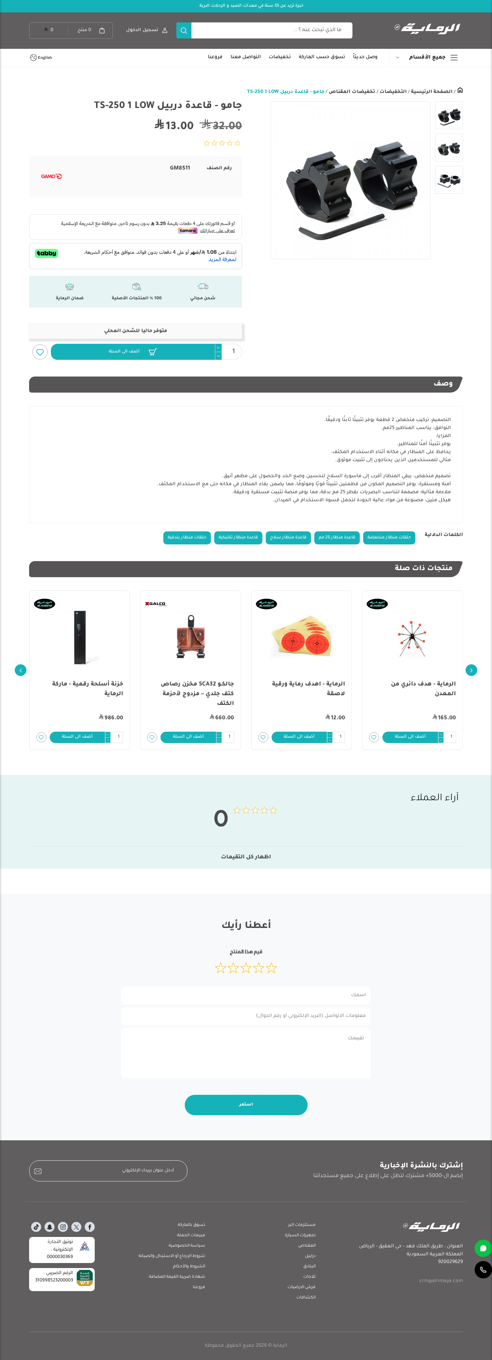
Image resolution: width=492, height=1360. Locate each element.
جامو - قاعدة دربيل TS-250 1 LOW (285, 92)
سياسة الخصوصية (187, 1246)
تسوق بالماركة (191, 1225)
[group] (350, 180)
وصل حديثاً (365, 57)
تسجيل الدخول (142, 30)
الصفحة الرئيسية (431, 92)
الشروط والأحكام (189, 1266)
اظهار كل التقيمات (246, 857)
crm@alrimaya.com (441, 1281)
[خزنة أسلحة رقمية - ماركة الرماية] (190, 637)
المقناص (307, 1246)
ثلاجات (309, 1277)
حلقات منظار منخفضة (389, 537)
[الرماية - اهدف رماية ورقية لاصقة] (412, 637)
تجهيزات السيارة (300, 1235)
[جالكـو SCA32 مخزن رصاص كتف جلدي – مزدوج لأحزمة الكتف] (301, 637)
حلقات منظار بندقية (187, 537)
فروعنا (215, 57)
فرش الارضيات (302, 1287)
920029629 (450, 1262)
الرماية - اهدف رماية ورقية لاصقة (419, 690)
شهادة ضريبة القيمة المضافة (177, 1277)
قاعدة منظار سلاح (288, 537)
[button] (133, 352)
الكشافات (306, 1297)
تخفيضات (280, 57)
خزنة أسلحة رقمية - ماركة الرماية (198, 690)
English (45, 57)
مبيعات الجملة (191, 1235)
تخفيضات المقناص (351, 92)
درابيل (310, 1256)
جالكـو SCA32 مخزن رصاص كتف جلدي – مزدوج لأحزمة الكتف (308, 694)
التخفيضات (392, 92)
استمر (246, 1105)
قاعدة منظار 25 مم (337, 537)
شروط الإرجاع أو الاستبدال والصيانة (172, 1256)
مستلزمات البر (302, 1225)
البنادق (309, 1266)
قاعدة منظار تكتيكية (238, 537)
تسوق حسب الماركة (322, 57)
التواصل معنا (246, 57)
